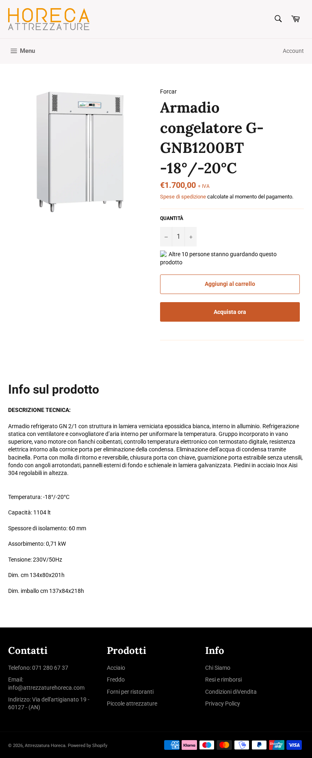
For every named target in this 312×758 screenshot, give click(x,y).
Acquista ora (230, 312)
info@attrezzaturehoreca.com (46, 687)
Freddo (116, 679)
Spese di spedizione (183, 197)
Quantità (171, 218)
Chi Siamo (217, 667)
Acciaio (116, 667)
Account (293, 51)
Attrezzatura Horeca (45, 745)
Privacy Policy (222, 703)
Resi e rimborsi (223, 679)
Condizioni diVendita (231, 691)
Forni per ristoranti (130, 691)
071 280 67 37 (50, 667)
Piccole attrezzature (132, 703)
